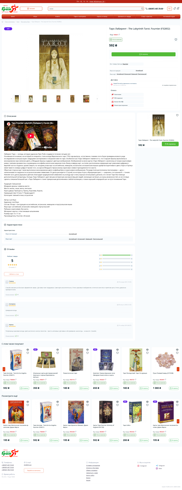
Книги (57, 16)
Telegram (162, 466)
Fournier (125, 64)
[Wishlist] (27, 353)
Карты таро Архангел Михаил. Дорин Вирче (75, 426)
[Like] (16, 294)
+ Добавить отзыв (14, 274)
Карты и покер (102, 16)
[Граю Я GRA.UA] (46, 453)
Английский (139, 70)
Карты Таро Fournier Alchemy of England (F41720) (103, 426)
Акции (88, 480)
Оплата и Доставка (92, 468)
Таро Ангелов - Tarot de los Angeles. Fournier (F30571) (15, 374)
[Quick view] (27, 350)
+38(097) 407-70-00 (8, 465)
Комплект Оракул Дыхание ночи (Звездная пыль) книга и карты (104, 374)
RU (169, 9)
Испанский (127, 74)
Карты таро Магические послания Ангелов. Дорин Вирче (165, 426)
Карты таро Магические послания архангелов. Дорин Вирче (16, 426)
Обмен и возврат (91, 470)
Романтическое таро (70, 373)
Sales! (13, 16)
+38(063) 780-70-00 (8, 470)
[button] (178, 369)
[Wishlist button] (176, 40)
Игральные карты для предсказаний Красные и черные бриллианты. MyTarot (45, 375)
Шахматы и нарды (124, 16)
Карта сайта (90, 475)
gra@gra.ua (27, 465)
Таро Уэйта (126, 425)
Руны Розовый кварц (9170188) (163, 373)
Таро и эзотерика (80, 16)
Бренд (88, 478)
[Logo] (10, 9)
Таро (18, 22)
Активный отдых (169, 16)
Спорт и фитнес (146, 16)
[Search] (142, 9)
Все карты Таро (25, 22)
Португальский (142, 74)
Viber (160, 468)
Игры (35, 16)
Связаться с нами (92, 473)
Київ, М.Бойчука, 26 (97, 1)
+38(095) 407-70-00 (8, 467)
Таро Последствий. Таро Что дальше (135, 373)
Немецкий (134, 74)
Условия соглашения (93, 465)
